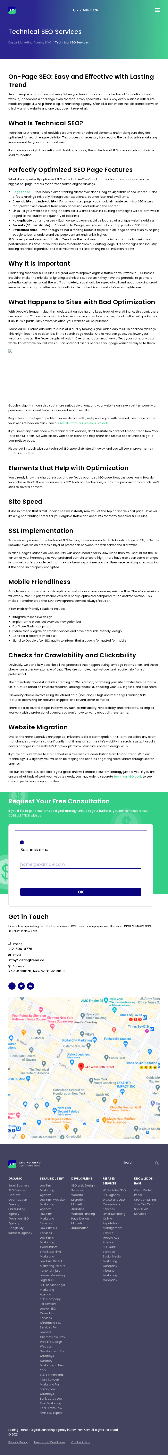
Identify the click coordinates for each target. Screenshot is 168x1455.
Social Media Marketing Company (112, 1261)
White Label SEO (114, 1190)
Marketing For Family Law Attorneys (49, 1389)
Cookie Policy (80, 1442)
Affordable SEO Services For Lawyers (50, 1327)
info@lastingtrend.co (26, 960)
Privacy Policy (18, 1442)
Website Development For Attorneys (52, 1351)
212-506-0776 (87, 10)
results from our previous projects (84, 423)
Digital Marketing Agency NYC (29, 42)
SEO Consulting (145, 1200)
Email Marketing (114, 1214)
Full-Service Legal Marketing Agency (52, 1289)
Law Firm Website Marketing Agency (52, 1204)
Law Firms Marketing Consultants (48, 1242)
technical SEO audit (128, 776)
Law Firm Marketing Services (47, 1218)
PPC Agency (111, 1195)
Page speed (21, 192)
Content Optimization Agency (17, 1199)
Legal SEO (47, 1280)
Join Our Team (145, 1204)
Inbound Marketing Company (110, 1275)
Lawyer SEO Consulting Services (48, 1313)
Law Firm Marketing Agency (47, 1190)
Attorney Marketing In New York (52, 1365)
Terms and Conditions (49, 1442)
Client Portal (143, 1190)
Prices (138, 1195)
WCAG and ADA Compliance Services (114, 1204)
